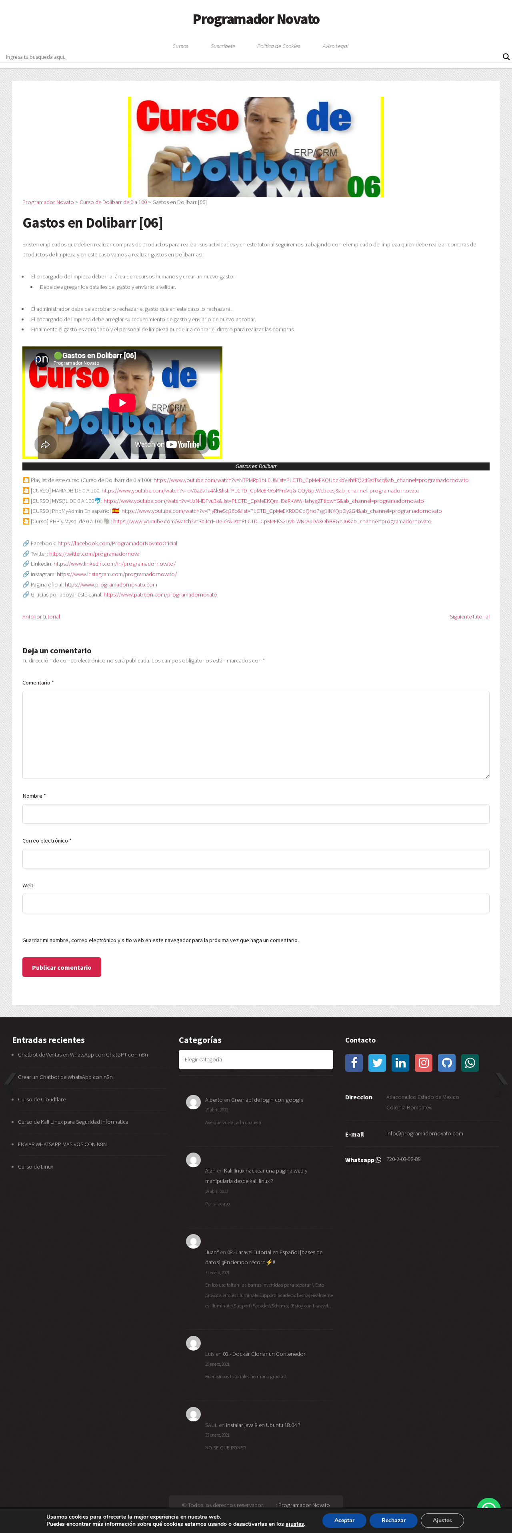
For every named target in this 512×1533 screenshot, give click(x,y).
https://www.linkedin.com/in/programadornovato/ (115, 563)
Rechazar (394, 1520)
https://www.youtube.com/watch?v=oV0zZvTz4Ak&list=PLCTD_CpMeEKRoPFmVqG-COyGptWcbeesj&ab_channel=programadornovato (261, 490)
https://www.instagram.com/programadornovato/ (117, 574)
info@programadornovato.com (424, 1133)
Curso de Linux (35, 1166)
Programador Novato (256, 19)
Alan (210, 1170)
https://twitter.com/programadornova (94, 553)
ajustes (295, 1524)
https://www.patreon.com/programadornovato (160, 594)
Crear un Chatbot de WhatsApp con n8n (65, 1077)
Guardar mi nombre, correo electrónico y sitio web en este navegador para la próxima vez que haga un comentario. (160, 940)
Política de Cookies (278, 46)
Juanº (212, 1252)
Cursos (180, 46)
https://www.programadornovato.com (111, 584)
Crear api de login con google (267, 1099)
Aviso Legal (335, 46)
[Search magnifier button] (506, 56)
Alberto (214, 1099)
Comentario (38, 682)
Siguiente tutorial (470, 616)
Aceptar (344, 1520)
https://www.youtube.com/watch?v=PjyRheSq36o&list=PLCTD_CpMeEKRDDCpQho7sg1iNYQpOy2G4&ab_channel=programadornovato (282, 510)
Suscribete (223, 46)
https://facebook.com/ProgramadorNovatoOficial (117, 543)
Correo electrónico (47, 840)
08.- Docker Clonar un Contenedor (264, 1353)
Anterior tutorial (41, 616)
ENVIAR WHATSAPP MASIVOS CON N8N (63, 1144)
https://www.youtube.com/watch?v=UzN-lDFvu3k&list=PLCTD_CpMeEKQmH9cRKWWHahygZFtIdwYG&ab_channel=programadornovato (264, 500)
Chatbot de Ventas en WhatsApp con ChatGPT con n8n (83, 1054)
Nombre (34, 795)
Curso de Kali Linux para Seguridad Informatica (73, 1121)
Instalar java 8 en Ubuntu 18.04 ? (263, 1425)
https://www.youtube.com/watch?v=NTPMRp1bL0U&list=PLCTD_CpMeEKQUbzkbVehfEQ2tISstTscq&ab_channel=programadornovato (311, 480)
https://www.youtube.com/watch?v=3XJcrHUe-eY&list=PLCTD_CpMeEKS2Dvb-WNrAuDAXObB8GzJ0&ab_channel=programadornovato (272, 521)
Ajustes (442, 1520)
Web (28, 885)
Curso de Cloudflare (42, 1099)
